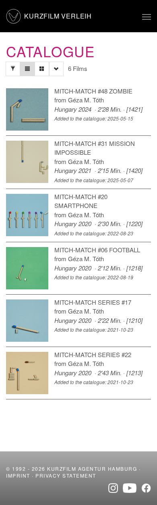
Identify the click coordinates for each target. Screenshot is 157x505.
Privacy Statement (65, 475)
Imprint (18, 475)
